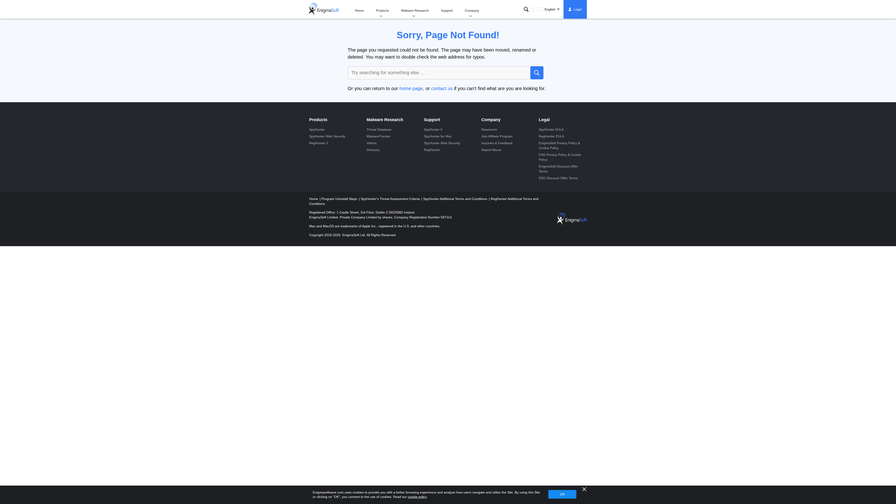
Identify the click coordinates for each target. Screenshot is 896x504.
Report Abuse (491, 150)
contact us (442, 88)
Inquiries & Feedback (497, 143)
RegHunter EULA (551, 136)
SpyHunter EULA (551, 129)
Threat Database (379, 129)
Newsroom (489, 129)
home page (411, 88)
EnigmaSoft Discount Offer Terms (558, 168)
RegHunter (432, 150)
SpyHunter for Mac (438, 136)
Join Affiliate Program (497, 136)
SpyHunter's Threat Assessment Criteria (391, 199)
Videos (372, 143)
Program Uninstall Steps (340, 199)
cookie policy (417, 497)
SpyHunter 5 (433, 129)
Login (578, 9)
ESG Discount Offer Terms (558, 178)
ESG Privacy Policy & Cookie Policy (560, 157)
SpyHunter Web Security (327, 136)
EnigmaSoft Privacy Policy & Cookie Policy (559, 145)
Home (359, 10)
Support (447, 10)
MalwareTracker (378, 136)
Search (526, 9)
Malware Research (415, 10)
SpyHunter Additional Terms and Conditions (455, 199)
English (550, 9)
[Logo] (324, 9)
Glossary (373, 150)
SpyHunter (317, 129)
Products (382, 10)
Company (472, 10)
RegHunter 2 (318, 143)
